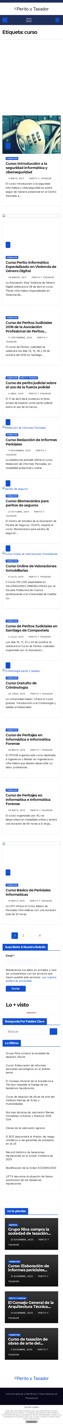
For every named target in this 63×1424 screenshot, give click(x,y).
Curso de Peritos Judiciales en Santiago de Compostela (31, 628)
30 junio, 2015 (17, 694)
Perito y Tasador (40, 178)
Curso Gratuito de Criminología (21, 685)
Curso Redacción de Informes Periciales (31, 442)
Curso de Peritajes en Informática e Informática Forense (28, 739)
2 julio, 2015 (16, 637)
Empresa (13, 1225)
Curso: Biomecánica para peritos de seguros (27, 503)
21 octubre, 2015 (19, 511)
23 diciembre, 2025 (22, 1239)
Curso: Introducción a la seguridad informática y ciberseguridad (26, 167)
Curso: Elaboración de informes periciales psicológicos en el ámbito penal (28, 1069)
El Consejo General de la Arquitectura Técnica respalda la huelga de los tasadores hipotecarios (29, 1084)
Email (10, 955)
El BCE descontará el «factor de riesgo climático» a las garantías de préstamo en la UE (30, 1140)
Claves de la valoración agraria (25, 1128)
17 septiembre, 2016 (20, 337)
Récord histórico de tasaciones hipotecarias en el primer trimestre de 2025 (29, 1156)
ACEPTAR (31, 1422)
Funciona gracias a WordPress (22, 1394)
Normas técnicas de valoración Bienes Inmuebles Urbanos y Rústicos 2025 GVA (30, 1116)
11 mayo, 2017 (16, 178)
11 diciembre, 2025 (22, 1349)
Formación (12, 158)
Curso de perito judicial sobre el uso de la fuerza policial (31, 385)
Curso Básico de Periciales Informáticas (28, 892)
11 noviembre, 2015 (19, 450)
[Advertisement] (31, 72)
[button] (51, 20)
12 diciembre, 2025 (22, 1276)
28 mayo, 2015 (17, 750)
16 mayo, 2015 (16, 901)
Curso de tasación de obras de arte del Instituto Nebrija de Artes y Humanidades (30, 1100)
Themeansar (31, 1398)
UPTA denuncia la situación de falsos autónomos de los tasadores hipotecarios (29, 1180)
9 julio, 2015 (16, 577)
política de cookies (31, 1417)
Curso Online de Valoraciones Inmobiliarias (31, 568)
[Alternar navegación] (28, 20)
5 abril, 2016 (16, 393)
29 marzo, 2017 (17, 277)
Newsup (50, 1394)
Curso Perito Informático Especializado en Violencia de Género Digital (31, 266)
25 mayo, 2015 (17, 810)
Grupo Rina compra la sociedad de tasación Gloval (28, 1233)
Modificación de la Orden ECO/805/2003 (31, 1167)
